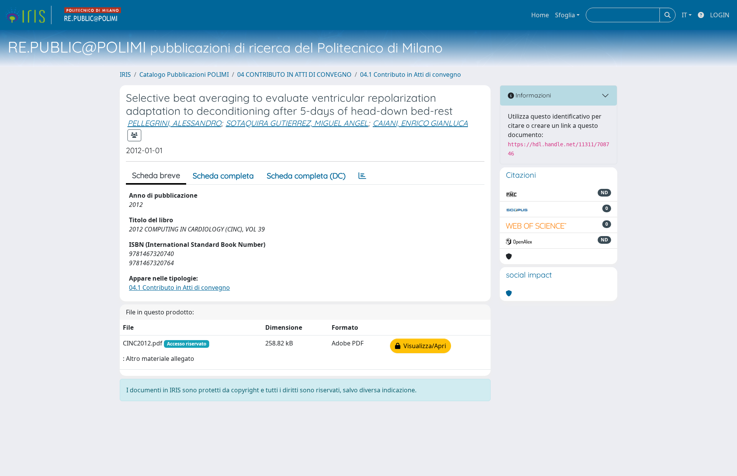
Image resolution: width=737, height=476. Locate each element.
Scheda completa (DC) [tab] (306, 175)
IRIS (125, 74)
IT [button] (684, 15)
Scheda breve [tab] (156, 175)
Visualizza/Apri (423, 346)
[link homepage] (28, 15)
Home (540, 15)
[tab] (362, 176)
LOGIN (719, 15)
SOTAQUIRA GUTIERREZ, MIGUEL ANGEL (297, 123)
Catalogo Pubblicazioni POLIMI (184, 74)
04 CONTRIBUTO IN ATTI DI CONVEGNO (294, 74)
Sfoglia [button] (565, 15)
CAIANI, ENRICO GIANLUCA (420, 123)
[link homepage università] (93, 15)
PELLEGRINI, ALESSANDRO (174, 123)
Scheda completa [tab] (223, 175)
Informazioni (532, 95)
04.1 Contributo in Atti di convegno (410, 74)
